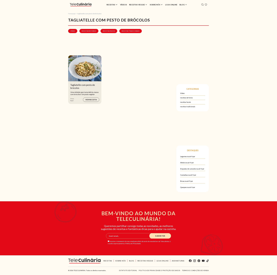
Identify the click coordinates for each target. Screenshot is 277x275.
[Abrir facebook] (190, 260)
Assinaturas (178, 261)
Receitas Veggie (137, 5)
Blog (182, 5)
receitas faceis (109, 31)
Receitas (111, 5)
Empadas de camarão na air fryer (192, 169)
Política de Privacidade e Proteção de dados (159, 270)
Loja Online (171, 5)
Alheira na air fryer (187, 163)
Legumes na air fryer (187, 156)
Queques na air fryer (187, 187)
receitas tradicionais (130, 31)
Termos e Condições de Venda (195, 270)
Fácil (71, 100)
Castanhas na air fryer (188, 175)
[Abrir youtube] (203, 260)
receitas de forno (89, 31)
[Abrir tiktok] (207, 260)
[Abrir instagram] (194, 260)
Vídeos (123, 5)
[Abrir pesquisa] (202, 4)
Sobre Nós (155, 5)
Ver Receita (91, 100)
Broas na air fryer (186, 181)
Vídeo (72, 31)
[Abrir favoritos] (206, 4)
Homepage (72, 13)
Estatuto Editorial (128, 270)
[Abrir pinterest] (199, 260)
